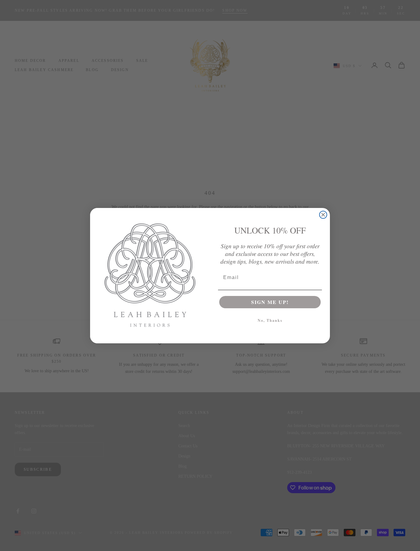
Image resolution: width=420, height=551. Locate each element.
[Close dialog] (323, 214)
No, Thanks (270, 320)
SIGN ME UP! (270, 301)
